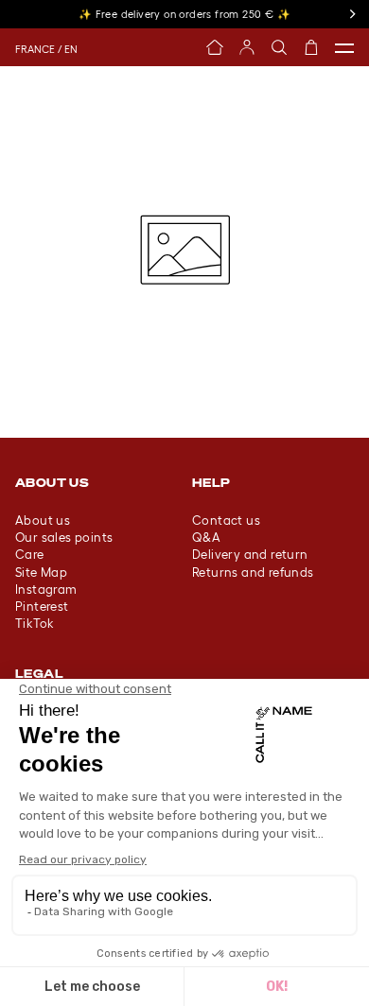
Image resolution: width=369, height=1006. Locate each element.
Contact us (226, 520)
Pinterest (42, 606)
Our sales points (64, 537)
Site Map (41, 572)
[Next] (352, 14)
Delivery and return (250, 554)
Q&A (206, 537)
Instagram (46, 589)
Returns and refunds (253, 572)
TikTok (34, 623)
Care (29, 554)
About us (42, 520)
